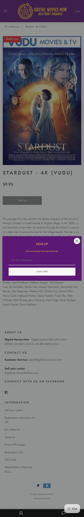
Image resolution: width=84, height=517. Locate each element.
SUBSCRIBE (42, 271)
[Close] (77, 241)
